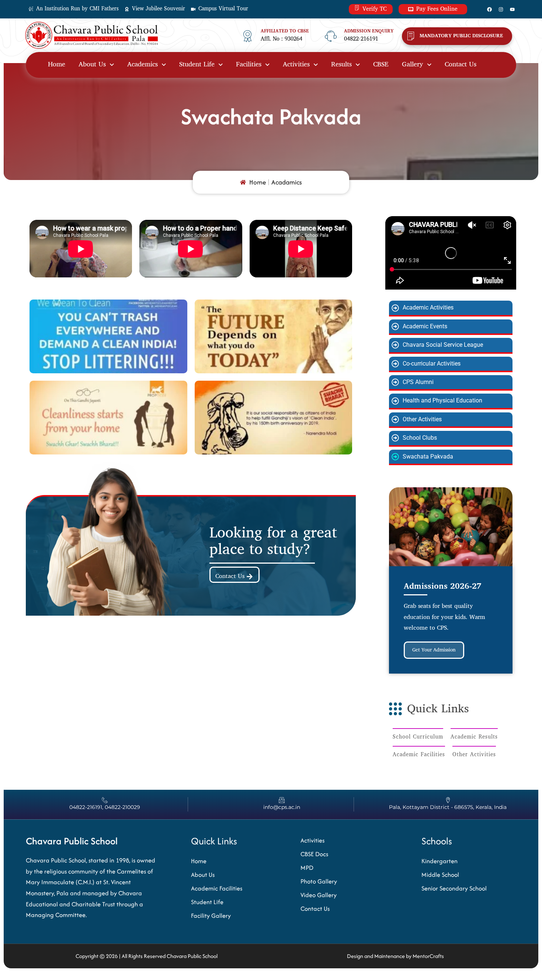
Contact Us (460, 64)
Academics (142, 64)
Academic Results (474, 737)
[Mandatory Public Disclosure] (411, 36)
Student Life (197, 64)
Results (341, 64)
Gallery (412, 64)
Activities (296, 64)
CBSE (381, 64)
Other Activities (474, 755)
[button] (96, 65)
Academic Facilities (419, 755)
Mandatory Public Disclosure (461, 36)
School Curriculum (418, 737)
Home (56, 64)
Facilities (248, 64)
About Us (92, 64)
